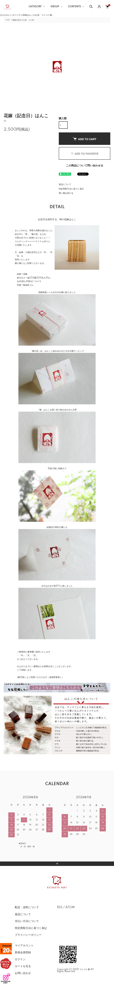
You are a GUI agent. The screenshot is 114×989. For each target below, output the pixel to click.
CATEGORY (35, 6)
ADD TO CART (87, 139)
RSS (59, 907)
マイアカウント (24, 945)
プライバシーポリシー (28, 935)
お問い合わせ (23, 973)
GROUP (54, 6)
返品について (65, 184)
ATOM (70, 907)
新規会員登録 (23, 952)
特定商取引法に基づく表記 (71, 189)
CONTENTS (74, 6)
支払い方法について (27, 921)
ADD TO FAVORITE (87, 154)
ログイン (20, 959)
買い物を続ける (66, 193)
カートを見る (23, 966)
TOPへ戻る (57, 863)
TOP (7, 20)
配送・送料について (27, 907)
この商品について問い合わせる (84, 165)
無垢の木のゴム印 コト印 (23, 20)
